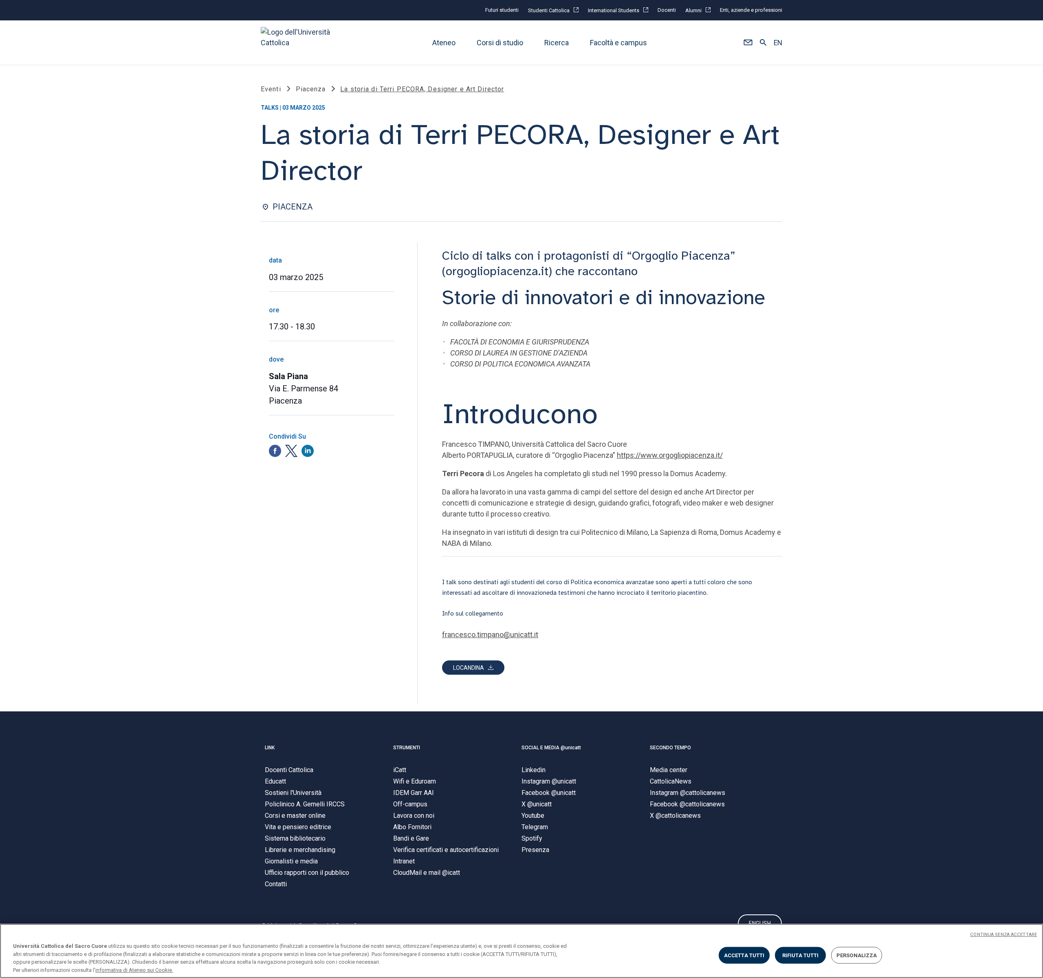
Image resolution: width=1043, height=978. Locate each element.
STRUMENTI (406, 748)
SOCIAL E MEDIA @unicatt (551, 748)
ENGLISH (760, 923)
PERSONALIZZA (856, 955)
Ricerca (556, 42)
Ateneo (443, 42)
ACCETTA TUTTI (744, 955)
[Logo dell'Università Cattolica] (299, 42)
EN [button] (778, 43)
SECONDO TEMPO (670, 748)
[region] (521, 951)
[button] (748, 43)
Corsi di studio (500, 42)
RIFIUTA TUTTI (800, 955)
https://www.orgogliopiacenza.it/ (670, 455)
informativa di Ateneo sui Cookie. (134, 970)
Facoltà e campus (618, 42)
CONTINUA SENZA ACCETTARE (1003, 934)
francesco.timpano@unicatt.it (490, 634)
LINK (270, 748)
